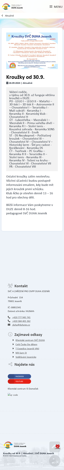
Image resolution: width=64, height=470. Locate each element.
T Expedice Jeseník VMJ (27, 348)
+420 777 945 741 (21, 317)
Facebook (20, 376)
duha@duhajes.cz (21, 324)
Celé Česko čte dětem (26, 344)
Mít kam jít (21, 352)
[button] (56, 6)
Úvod (12, 6)
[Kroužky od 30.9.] (32, 50)
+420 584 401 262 (21, 321)
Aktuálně (9, 15)
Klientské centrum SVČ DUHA (30, 340)
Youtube (19, 381)
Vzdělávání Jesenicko (26, 357)
